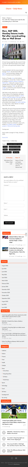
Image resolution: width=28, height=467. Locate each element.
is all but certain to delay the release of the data (13, 96)
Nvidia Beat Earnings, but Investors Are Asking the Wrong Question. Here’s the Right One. (17, 251)
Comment (6, 185)
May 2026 (4, 274)
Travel (3, 388)
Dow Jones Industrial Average (14, 144)
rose (13, 78)
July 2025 (4, 304)
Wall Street (16, 152)
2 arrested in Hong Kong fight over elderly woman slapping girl (11, 2)
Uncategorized (5, 394)
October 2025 (5, 295)
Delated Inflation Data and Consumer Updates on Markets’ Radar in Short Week (16, 239)
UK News (4, 391)
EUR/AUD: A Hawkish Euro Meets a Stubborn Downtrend (16, 432)
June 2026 (4, 271)
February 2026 (5, 283)
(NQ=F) (4, 75)
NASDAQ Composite (14, 149)
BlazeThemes (17, 464)
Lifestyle (4, 365)
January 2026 (5, 286)
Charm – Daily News (14, 9)
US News (5, 376)
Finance (5, 27)
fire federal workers (11, 124)
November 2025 (6, 292)
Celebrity (4, 350)
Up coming (4, 397)
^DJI (4, 89)
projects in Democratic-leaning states (11, 126)
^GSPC (4, 88)
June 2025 (4, 307)
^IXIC (13, 86)
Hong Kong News (7, 374)
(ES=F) (4, 73)
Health (3, 362)
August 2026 (5, 265)
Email (5, 209)
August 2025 (5, 301)
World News (6, 380)
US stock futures (7, 152)
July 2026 (4, 268)
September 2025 (6, 298)
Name (6, 203)
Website (6, 215)
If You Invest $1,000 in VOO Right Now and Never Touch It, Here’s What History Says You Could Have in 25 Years (14, 335)
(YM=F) (8, 72)
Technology (4, 385)
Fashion (3, 353)
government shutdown (14, 147)
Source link (5, 137)
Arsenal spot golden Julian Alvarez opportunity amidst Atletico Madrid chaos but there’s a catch (14, 315)
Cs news (5, 41)
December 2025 (6, 289)
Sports (3, 382)
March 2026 (5, 280)
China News (6, 371)
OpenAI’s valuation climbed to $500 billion (12, 82)
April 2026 (4, 277)
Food (3, 359)
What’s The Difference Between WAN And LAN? (13, 341)
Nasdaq (5, 149)
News (3, 368)
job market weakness (20, 102)
